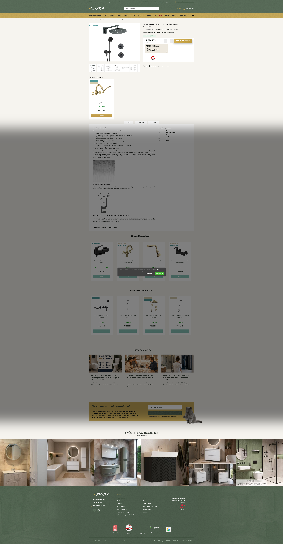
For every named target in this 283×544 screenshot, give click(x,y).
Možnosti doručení (169, 32)
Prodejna (121, 2)
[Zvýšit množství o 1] (171, 41)
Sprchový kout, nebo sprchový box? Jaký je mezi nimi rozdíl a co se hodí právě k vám (176, 378)
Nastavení (149, 273)
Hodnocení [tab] (141, 122)
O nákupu (103, 2)
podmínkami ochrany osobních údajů (170, 416)
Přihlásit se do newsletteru (164, 412)
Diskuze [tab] (153, 122)
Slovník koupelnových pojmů (150, 506)
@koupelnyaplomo (142, 435)
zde (142, 271)
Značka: (175, 29)
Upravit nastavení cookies (123, 540)
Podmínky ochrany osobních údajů (125, 515)
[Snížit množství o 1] (165, 41)
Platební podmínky (121, 501)
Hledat (157, 8)
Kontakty (114, 2)
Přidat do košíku (183, 41)
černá (168, 135)
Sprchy (168, 131)
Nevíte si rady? (147, 503)
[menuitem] (95, 15)
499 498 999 (97, 502)
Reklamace (119, 503)
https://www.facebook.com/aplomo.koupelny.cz (94, 509)
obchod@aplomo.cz (99, 499)
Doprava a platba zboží (122, 498)
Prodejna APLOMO (99, 505)
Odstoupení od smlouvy (123, 512)
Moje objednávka (121, 506)
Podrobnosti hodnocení (163, 29)
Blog (109, 2)
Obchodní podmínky (122, 509)
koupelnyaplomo (98, 509)
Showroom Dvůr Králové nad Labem (185, 2)
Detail (101, 276)
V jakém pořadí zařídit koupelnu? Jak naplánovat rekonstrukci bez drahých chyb (140, 378)
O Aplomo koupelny (93, 2)
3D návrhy (145, 498)
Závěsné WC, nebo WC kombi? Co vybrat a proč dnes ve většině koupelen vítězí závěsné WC (105, 378)
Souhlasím (160, 273)
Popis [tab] (128, 122)
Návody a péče (147, 509)
